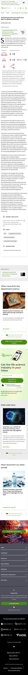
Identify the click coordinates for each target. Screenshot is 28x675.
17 (17, 515)
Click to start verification (14, 385)
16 (15, 515)
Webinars (4, 569)
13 (10, 515)
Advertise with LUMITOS (13, 652)
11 (7, 515)
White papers (5, 563)
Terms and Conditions (16, 668)
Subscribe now (14, 603)
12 (9, 515)
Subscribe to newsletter (12, 380)
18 (18, 515)
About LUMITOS (13, 655)
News (2, 547)
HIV (26, 40)
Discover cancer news (14, 531)
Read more (4, 395)
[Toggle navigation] (26, 8)
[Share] (18, 8)
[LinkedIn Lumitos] (14, 646)
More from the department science (14, 342)
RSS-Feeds (4, 580)
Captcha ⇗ (19, 387)
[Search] (15, 8)
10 (21, 453)
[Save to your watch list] (23, 8)
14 (12, 515)
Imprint (5, 668)
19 (20, 515)
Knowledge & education (8, 574)
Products (4, 558)
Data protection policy (14, 670)
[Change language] (20, 8)
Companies (4, 553)
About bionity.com (14, 659)
